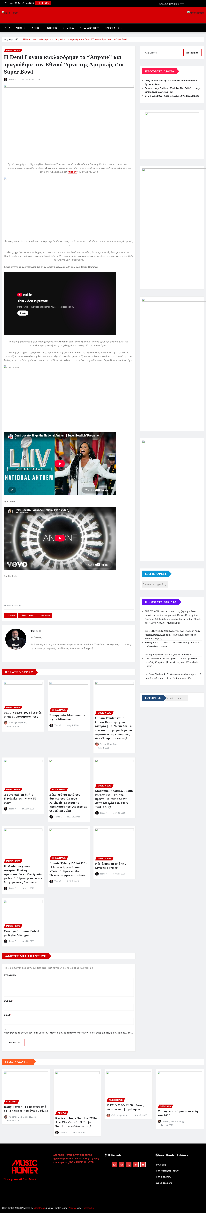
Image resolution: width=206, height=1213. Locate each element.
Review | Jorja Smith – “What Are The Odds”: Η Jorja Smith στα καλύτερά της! (77, 1122)
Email (7, 1014)
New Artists (90, 28)
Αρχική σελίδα (12, 39)
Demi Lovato (27, 615)
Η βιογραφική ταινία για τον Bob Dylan (170, 654)
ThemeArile (88, 1207)
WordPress (39, 1207)
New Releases (28, 28)
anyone (11, 615)
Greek (52, 28)
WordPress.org (164, 1182)
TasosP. (12, 79)
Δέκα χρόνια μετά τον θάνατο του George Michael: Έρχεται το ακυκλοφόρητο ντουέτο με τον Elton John (68, 802)
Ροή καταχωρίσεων (167, 1170)
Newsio (73, 1207)
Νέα (8, 28)
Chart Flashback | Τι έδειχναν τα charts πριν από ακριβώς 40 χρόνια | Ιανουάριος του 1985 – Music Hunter (171, 662)
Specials (112, 28)
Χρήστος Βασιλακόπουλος (22, 1116)
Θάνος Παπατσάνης (173, 1121)
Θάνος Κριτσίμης (17, 722)
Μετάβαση (192, 52)
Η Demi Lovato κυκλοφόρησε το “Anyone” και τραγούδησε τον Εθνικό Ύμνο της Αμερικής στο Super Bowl (75, 39)
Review (69, 28)
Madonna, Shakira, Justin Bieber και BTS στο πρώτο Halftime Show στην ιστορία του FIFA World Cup (114, 798)
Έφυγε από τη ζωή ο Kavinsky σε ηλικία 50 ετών (20, 798)
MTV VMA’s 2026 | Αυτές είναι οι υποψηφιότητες (172, 95)
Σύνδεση (161, 1164)
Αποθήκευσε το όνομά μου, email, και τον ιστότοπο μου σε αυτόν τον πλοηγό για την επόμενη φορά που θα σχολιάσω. (68, 1032)
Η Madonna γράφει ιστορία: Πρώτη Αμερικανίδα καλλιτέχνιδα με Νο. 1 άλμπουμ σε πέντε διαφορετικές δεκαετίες (23, 874)
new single (45, 615)
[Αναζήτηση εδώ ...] (203, 27)
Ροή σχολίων (163, 1176)
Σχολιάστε (10, 974)
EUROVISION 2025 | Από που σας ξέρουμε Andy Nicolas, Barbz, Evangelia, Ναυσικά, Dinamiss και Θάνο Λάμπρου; (172, 634)
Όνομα (8, 1000)
